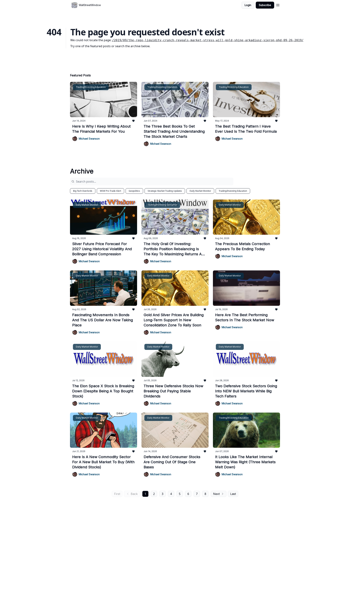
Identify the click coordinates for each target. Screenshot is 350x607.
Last (233, 494)
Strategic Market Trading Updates (165, 190)
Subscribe (265, 5)
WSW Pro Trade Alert (110, 190)
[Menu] (278, 4)
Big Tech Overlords (82, 190)
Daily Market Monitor (200, 190)
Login (248, 5)
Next (216, 494)
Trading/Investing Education (233, 190)
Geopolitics (134, 190)
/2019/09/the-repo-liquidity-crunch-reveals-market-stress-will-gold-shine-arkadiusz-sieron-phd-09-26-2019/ (208, 40)
